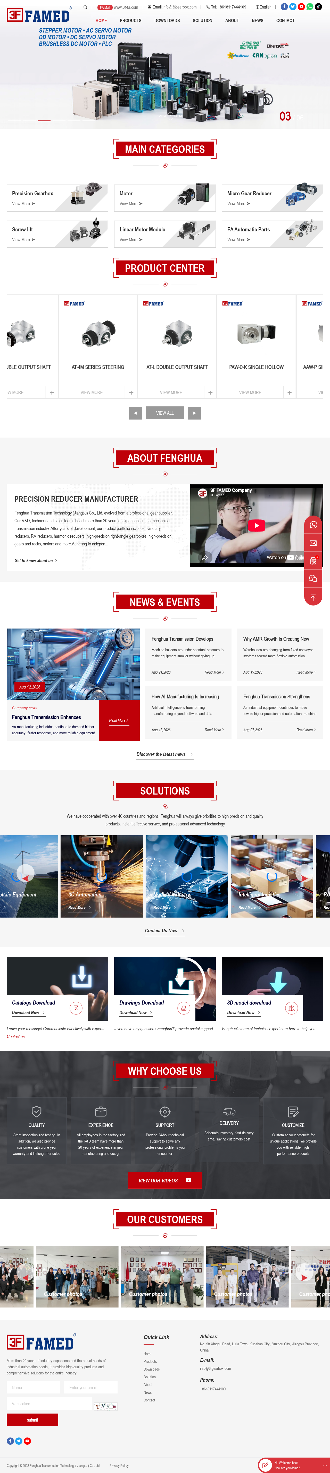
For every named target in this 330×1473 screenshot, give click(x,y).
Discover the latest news (161, 754)
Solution (202, 20)
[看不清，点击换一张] (106, 1406)
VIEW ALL (165, 413)
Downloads (167, 20)
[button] (14, 120)
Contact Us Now (161, 930)
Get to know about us (33, 560)
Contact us (15, 1036)
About (232, 20)
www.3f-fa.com (126, 7)
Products (131, 20)
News (257, 20)
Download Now (25, 1012)
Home (101, 20)
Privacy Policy (119, 1465)
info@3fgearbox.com (180, 7)
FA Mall (105, 7)
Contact (285, 20)
